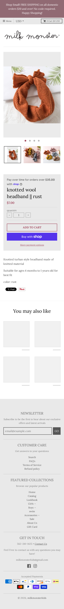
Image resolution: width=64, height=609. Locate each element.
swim (32, 511)
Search (32, 457)
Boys (30, 507)
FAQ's (32, 461)
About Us (32, 522)
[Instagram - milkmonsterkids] (35, 566)
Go (57, 431)
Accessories (30, 515)
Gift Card (32, 526)
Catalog (32, 496)
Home (32, 492)
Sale (32, 519)
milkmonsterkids (36, 597)
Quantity (12, 210)
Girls (30, 503)
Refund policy (32, 468)
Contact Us (41, 543)
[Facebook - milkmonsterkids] (29, 566)
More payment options (32, 244)
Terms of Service (32, 465)
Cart (53, 21)
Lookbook (32, 499)
